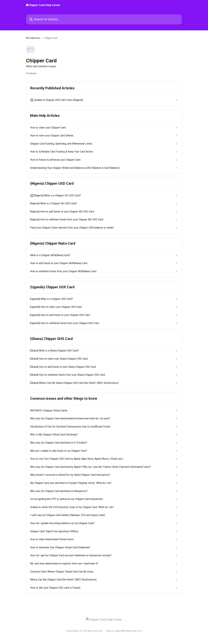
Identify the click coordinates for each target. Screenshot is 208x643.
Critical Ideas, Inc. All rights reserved (84, 631)
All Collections (33, 38)
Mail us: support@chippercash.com (124, 631)
